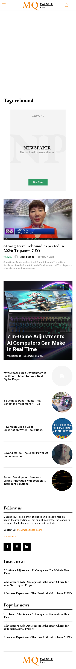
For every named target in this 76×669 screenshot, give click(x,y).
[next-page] (66, 287)
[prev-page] (60, 287)
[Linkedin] (26, 546)
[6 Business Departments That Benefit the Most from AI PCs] (62, 402)
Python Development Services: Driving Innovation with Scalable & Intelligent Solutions (25, 480)
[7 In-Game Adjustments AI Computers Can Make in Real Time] (38, 320)
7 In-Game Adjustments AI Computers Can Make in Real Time (36, 342)
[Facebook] (7, 546)
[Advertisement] (38, 50)
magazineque (27, 256)
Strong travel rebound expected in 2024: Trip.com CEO (34, 248)
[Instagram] (17, 546)
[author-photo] (16, 257)
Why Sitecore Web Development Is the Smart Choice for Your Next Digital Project (25, 376)
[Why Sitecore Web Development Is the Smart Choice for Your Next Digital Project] (62, 376)
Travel (8, 257)
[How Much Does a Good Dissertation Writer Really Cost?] (62, 428)
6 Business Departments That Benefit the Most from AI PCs (22, 402)
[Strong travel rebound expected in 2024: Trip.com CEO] (38, 219)
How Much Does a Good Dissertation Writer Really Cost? (23, 428)
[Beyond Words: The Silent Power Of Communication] (62, 454)
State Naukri (10, 536)
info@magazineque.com (29, 530)
